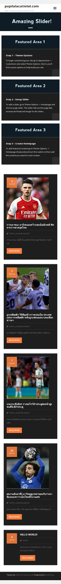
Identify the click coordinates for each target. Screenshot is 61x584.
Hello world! (28, 534)
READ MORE (14, 250)
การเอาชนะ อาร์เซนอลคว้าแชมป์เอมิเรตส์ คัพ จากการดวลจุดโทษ (30, 226)
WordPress (49, 575)
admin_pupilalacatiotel (19, 233)
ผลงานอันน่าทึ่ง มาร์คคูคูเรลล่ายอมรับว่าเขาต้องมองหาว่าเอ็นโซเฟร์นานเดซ (29, 495)
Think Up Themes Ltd (24, 575)
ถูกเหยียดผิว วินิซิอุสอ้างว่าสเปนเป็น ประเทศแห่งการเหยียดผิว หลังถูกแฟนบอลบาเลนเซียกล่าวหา (30, 317)
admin (25, 540)
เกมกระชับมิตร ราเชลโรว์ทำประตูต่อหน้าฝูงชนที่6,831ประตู (29, 405)
